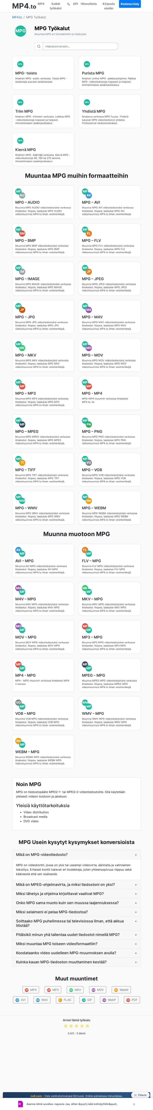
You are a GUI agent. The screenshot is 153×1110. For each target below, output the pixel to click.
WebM (121, 990)
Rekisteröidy (130, 4)
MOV (98, 990)
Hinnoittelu (89, 4)
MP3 (53, 990)
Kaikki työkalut (56, 6)
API (75, 4)
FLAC (65, 1000)
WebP (109, 1000)
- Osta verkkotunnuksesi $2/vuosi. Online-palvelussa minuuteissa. (77, 1096)
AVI (21, 1000)
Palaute (142, 1094)
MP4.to (17, 17)
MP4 (41, 4)
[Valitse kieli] (68, 3)
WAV (42, 1000)
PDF (132, 1000)
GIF (87, 1000)
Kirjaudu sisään (109, 6)
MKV (75, 990)
